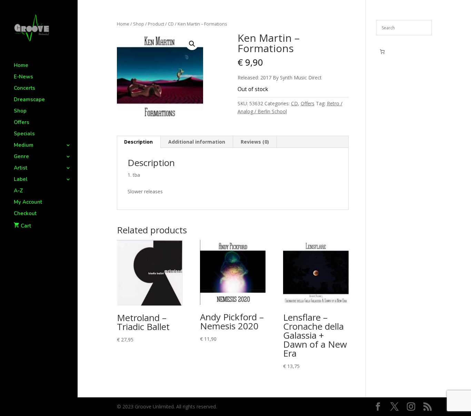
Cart (26, 225)
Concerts (24, 88)
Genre (21, 157)
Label (21, 180)
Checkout (25, 214)
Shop (20, 111)
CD (171, 24)
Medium (23, 145)
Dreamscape (29, 100)
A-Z (18, 191)
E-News (23, 77)
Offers (21, 123)
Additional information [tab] (196, 141)
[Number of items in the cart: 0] (382, 52)
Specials (24, 134)
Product (156, 24)
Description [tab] (138, 141)
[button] (192, 44)
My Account (28, 202)
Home (21, 66)
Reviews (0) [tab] (255, 141)
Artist (20, 168)
